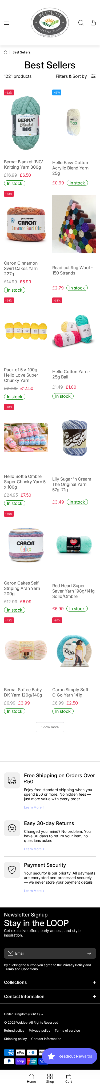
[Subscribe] (89, 953)
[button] (93, 22)
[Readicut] (50, 22)
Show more (50, 727)
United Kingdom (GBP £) (22, 1014)
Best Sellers (21, 52)
